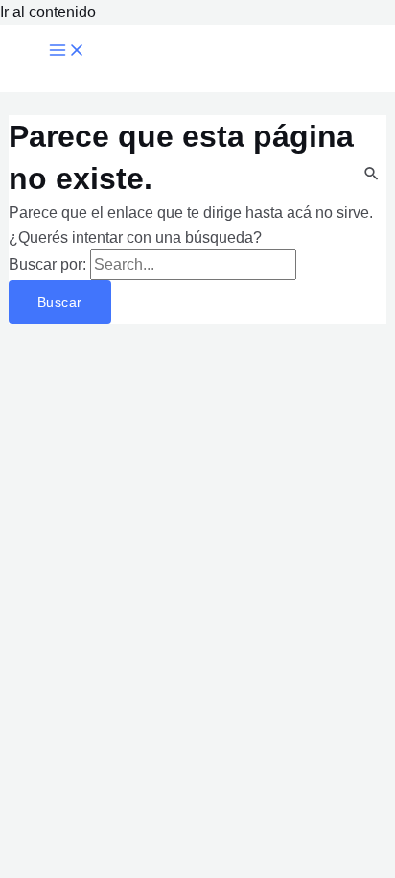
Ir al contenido (48, 12)
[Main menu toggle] (67, 51)
